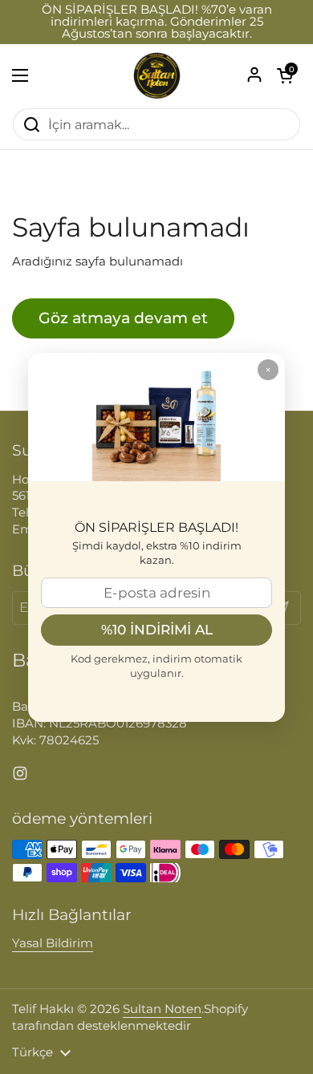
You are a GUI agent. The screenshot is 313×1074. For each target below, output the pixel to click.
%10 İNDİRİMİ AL (157, 630)
